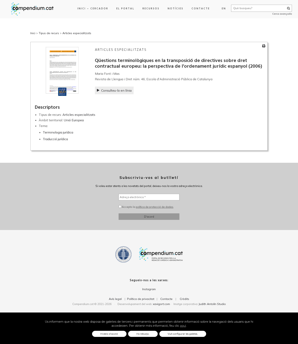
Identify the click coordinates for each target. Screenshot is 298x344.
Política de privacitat (140, 299)
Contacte (201, 9)
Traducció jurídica (55, 139)
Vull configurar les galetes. (183, 333)
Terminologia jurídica (58, 132)
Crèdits (184, 299)
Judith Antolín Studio (212, 304)
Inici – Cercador (92, 9)
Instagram (149, 289)
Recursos (151, 9)
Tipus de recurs (49, 33)
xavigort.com (161, 304)
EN (224, 9)
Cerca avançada (282, 13)
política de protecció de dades (154, 206)
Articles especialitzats (76, 33)
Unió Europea (74, 120)
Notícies (175, 9)
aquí (183, 326)
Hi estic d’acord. (109, 333)
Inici (32, 33)
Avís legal (115, 299)
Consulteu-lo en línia (116, 90)
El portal (125, 9)
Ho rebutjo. (142, 333)
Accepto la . (147, 206)
